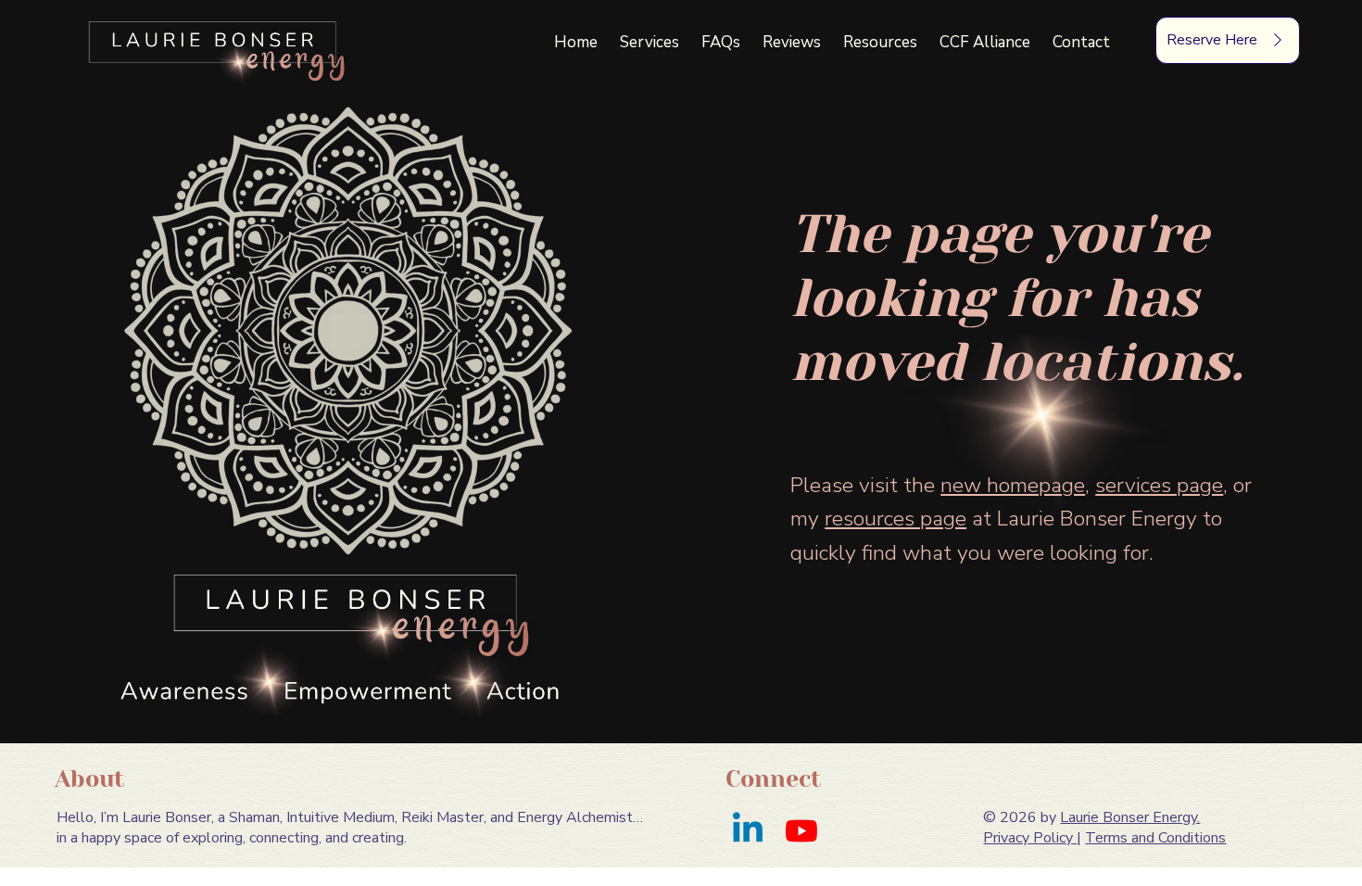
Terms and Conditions (1155, 838)
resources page (895, 518)
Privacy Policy (1030, 838)
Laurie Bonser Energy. (1130, 817)
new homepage (1012, 485)
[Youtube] (801, 830)
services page (1159, 485)
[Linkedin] (747, 830)
